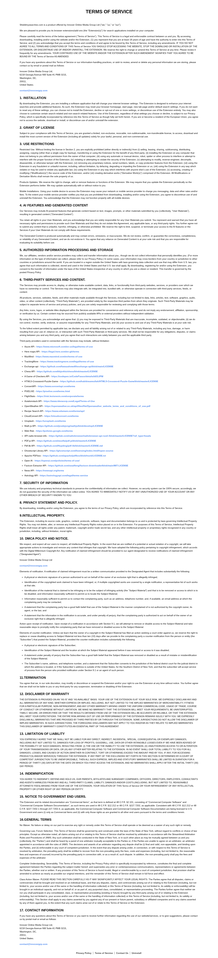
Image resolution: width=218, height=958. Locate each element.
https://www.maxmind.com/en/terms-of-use (59, 356)
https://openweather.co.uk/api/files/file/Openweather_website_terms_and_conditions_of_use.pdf (97, 406)
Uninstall (136, 953)
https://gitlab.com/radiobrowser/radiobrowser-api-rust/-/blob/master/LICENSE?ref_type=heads (100, 436)
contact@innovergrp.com (33, 90)
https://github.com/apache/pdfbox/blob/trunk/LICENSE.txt (74, 455)
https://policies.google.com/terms (54, 431)
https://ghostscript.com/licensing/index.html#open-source (81, 450)
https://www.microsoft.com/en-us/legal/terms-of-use (64, 346)
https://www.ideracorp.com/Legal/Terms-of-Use (69, 401)
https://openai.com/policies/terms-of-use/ (57, 460)
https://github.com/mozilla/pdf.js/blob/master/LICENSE (66, 441)
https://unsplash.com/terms (51, 421)
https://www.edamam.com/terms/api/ (65, 411)
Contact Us (122, 953)
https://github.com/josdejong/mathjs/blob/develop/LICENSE (70, 426)
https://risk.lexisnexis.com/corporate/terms (60, 396)
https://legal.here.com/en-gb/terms (60, 351)
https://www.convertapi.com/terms (56, 386)
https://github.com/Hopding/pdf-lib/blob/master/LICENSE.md (70, 445)
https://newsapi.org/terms (50, 470)
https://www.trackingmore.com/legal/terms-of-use (67, 361)
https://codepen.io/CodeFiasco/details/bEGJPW (77, 376)
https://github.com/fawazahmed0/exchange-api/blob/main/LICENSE (76, 366)
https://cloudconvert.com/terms (61, 416)
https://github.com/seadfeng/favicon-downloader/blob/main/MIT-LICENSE (88, 465)
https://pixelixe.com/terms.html (53, 391)
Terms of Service (104, 953)
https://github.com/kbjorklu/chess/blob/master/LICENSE (67, 371)
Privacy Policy (83, 953)
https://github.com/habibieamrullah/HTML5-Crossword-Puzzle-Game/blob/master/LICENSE (109, 381)
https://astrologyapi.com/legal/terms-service (64, 475)
